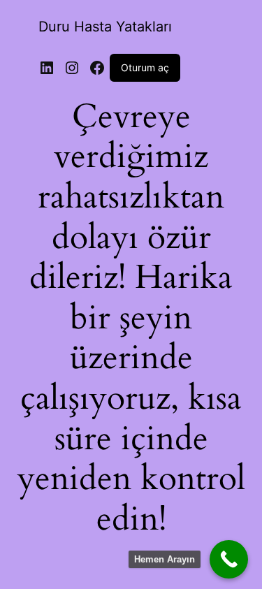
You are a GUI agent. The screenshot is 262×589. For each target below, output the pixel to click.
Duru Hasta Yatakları (105, 26)
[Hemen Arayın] (229, 559)
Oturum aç (145, 67)
